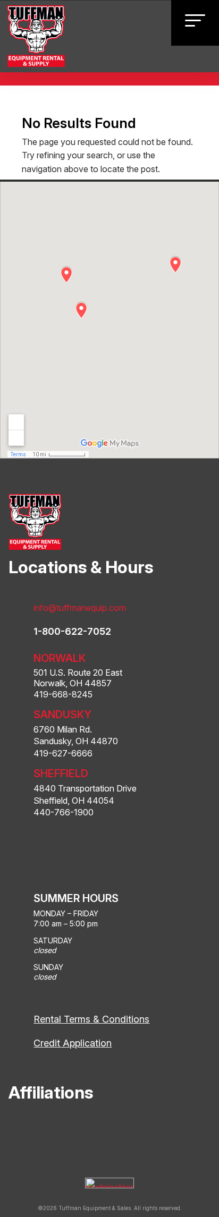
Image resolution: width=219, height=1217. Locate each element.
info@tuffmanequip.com (79, 607)
